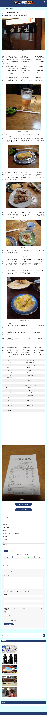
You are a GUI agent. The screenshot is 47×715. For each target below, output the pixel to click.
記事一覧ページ (6, 544)
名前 (5, 594)
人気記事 (5, 536)
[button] (7, 557)
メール (6, 598)
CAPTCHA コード (8, 615)
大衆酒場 (5, 15)
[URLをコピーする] (39, 557)
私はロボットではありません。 (11, 620)
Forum (4, 521)
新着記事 (5, 539)
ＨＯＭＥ (5, 524)
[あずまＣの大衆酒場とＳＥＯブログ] (23, 2)
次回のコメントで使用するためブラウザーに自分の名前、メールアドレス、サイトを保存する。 (23, 609)
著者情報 (5, 542)
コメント (6, 575)
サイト (5, 603)
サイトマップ (6, 530)
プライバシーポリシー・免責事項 (11, 533)
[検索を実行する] (44, 635)
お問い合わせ (6, 527)
